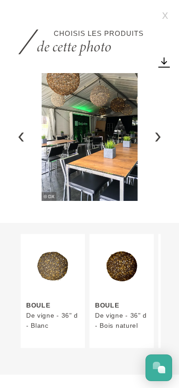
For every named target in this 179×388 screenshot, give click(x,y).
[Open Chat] (158, 367)
